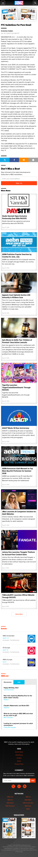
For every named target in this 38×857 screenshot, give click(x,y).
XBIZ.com (10, 797)
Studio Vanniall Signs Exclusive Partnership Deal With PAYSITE (14, 217)
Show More (19, 614)
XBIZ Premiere (9, 806)
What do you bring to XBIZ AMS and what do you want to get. (18, 714)
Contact (19, 758)
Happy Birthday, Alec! (11, 688)
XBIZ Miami (28, 800)
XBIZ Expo (28, 806)
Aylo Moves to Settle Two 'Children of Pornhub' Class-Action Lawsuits (17, 341)
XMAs (28, 809)
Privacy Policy (19, 764)
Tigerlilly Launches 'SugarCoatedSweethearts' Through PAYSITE (16, 387)
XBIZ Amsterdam (8, 636)
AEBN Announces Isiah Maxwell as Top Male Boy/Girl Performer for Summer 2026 (17, 471)
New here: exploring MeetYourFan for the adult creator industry (18, 697)
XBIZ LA (28, 797)
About (19, 761)
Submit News (19, 752)
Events (4, 628)
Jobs (18, 682)
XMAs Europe (7, 660)
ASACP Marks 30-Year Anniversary (15, 428)
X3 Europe (6, 648)
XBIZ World (10, 803)
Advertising (19, 755)
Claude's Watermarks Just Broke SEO (16, 706)
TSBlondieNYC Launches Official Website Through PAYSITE (18, 596)
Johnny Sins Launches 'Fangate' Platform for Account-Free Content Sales (18, 553)
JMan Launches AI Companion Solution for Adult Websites (19, 512)
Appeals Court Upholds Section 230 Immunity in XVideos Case (16, 296)
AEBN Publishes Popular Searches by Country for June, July (17, 255)
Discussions (8, 682)
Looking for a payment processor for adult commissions (18, 724)
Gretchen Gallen (7, 31)
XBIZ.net (5, 676)
